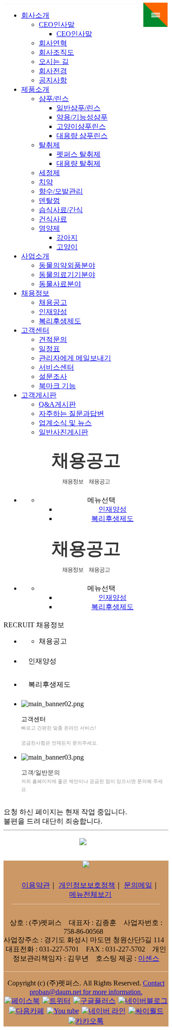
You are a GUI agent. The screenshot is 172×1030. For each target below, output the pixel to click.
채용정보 (35, 293)
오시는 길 (54, 61)
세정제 (49, 172)
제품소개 (35, 89)
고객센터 (35, 330)
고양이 (67, 247)
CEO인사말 (57, 24)
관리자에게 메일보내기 (75, 358)
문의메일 (138, 885)
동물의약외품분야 (67, 265)
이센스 (148, 958)
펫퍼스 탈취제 (78, 154)
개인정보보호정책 (87, 885)
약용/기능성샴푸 (82, 117)
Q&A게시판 (57, 404)
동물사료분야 (60, 284)
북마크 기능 (57, 386)
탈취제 (49, 145)
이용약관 (36, 885)
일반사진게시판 (63, 432)
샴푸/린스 (54, 98)
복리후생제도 (60, 321)
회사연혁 (53, 43)
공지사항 (53, 80)
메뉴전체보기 (90, 894)
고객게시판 (38, 395)
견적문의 (53, 339)
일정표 (49, 348)
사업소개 (35, 256)
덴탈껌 (49, 200)
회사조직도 (56, 52)
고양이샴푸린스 (81, 126)
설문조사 (53, 376)
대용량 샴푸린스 (82, 135)
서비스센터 (56, 367)
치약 (46, 182)
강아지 (67, 237)
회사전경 (53, 71)
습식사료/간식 (61, 209)
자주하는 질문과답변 (71, 413)
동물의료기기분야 (67, 274)
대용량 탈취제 (78, 163)
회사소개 (35, 15)
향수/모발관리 (61, 191)
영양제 (49, 228)
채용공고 (53, 302)
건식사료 (53, 219)
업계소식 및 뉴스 (65, 423)
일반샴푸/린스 (78, 108)
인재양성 (53, 311)
